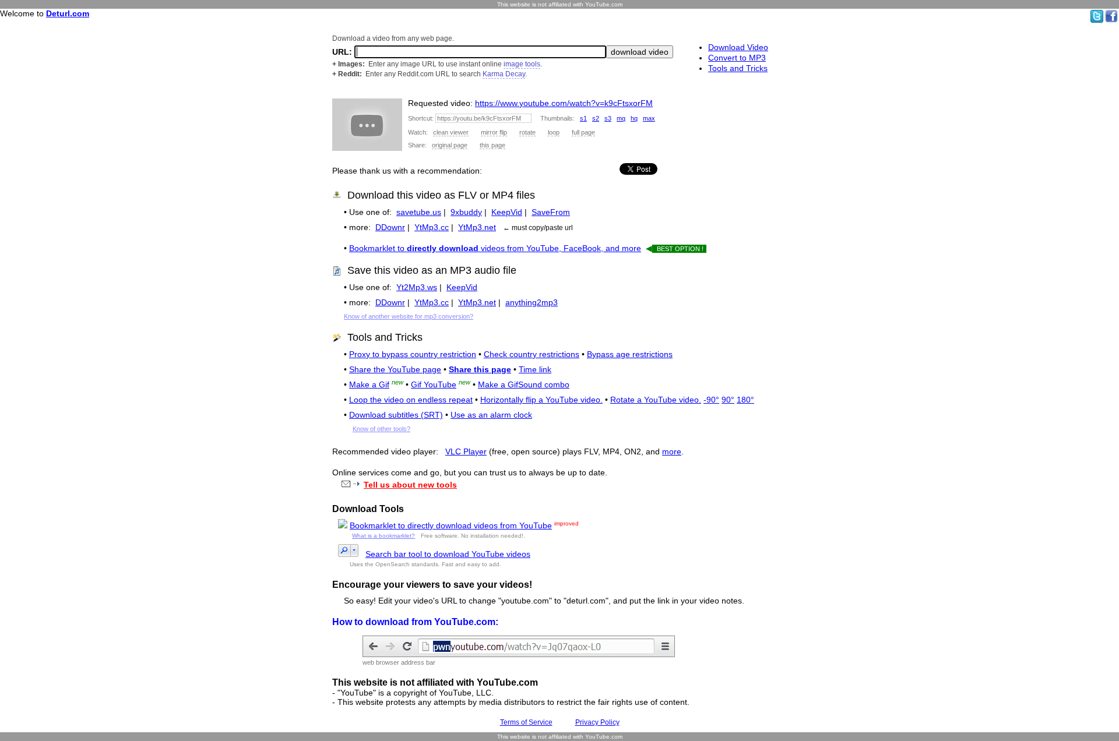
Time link (535, 369)
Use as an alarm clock (491, 414)
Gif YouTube (433, 384)
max (649, 118)
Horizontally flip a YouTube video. (541, 399)
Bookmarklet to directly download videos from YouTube (451, 525)
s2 (595, 118)
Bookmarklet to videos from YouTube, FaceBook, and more (495, 248)
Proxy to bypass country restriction (412, 354)
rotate (527, 132)
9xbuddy (466, 212)
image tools (522, 64)
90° (728, 399)
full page (583, 132)
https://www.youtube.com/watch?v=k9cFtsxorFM (564, 103)
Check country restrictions (531, 354)
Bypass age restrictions (630, 354)
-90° (711, 399)
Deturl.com (67, 13)
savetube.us (418, 212)
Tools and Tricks (738, 68)
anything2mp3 (531, 302)
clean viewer (451, 132)
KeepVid (506, 212)
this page (492, 145)
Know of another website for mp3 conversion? (408, 316)
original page (449, 145)
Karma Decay (504, 74)
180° (745, 399)
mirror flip (494, 132)
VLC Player (466, 451)
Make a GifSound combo (523, 384)
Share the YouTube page (395, 369)
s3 (607, 118)
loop (554, 132)
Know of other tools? (381, 428)
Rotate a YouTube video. (655, 399)
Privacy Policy (597, 722)
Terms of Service (526, 722)
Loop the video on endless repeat (411, 399)
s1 (583, 118)
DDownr (390, 227)
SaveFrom (551, 212)
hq (634, 118)
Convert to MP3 (737, 57)
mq (621, 118)
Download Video (738, 47)
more (671, 451)
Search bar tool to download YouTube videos (447, 554)
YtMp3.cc (431, 227)
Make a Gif (369, 384)
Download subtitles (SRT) (396, 414)
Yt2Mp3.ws (416, 287)
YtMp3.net (477, 227)
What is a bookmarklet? (383, 535)
